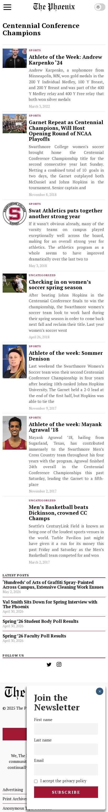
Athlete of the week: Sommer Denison (66, 356)
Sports (35, 50)
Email (39, 760)
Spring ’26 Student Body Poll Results (40, 621)
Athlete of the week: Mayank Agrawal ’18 (65, 427)
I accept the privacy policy (62, 780)
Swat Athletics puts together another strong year (65, 213)
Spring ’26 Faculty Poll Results (34, 636)
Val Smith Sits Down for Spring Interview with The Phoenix (50, 604)
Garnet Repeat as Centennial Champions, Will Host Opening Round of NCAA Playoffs (66, 131)
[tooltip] (49, 664)
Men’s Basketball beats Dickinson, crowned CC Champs (58, 512)
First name (43, 719)
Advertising (13, 789)
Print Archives (15, 798)
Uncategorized (42, 275)
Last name (43, 740)
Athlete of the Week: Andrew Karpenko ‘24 (65, 60)
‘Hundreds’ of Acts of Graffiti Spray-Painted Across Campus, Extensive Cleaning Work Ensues (53, 584)
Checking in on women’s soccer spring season (60, 285)
